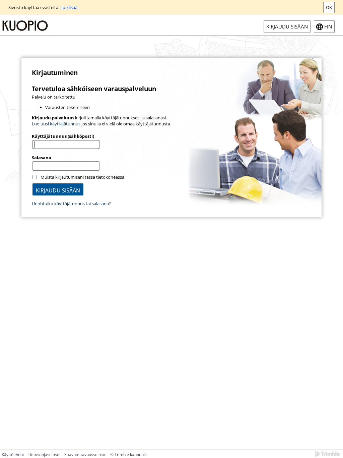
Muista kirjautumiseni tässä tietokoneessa (82, 177)
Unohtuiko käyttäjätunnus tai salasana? (71, 204)
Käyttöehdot (13, 454)
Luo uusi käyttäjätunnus (56, 124)
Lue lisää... (70, 7)
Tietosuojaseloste (44, 454)
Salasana (41, 158)
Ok (329, 7)
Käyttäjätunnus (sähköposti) (63, 136)
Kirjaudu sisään (287, 26)
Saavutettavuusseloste (85, 454)
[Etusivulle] (25, 25)
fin (328, 26)
